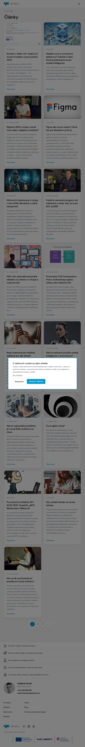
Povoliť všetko (36, 381)
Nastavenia (19, 381)
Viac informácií (17, 375)
